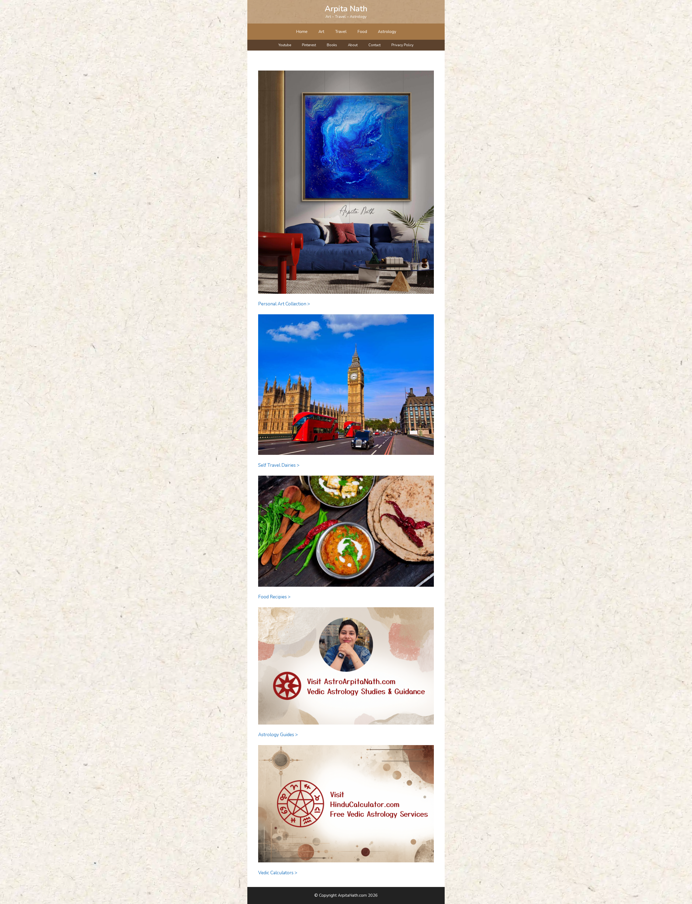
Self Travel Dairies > (279, 465)
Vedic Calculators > (277, 873)
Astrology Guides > (278, 735)
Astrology (387, 31)
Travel (341, 31)
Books (332, 45)
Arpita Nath (346, 8)
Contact (374, 45)
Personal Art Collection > (284, 304)
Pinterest (309, 45)
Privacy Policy (402, 45)
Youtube (284, 45)
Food (362, 31)
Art (321, 31)
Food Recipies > (274, 597)
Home (302, 31)
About (353, 45)
